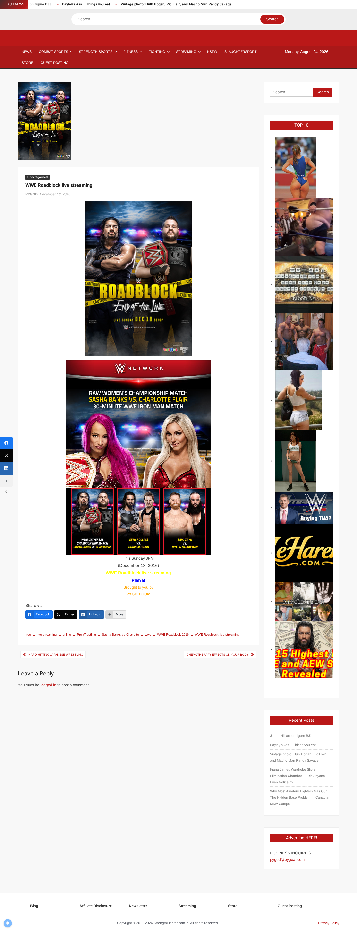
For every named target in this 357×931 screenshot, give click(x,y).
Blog (34, 906)
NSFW (212, 52)
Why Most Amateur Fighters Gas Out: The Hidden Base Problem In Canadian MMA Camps (300, 797)
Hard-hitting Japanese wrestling (55, 654)
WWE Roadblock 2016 (173, 634)
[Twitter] (6, 455)
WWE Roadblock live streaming (217, 634)
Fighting (157, 52)
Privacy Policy (328, 923)
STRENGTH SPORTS (95, 52)
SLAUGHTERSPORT (240, 52)
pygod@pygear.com (287, 860)
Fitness (130, 52)
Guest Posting (290, 906)
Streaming (186, 52)
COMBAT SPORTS (53, 52)
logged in (48, 685)
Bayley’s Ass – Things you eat (86, 4)
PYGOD (32, 194)
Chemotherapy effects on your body (217, 654)
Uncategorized (37, 177)
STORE (27, 62)
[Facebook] (6, 443)
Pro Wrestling (86, 634)
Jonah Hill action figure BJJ (291, 736)
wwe (148, 634)
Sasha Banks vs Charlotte (120, 634)
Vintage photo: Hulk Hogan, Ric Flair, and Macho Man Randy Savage (176, 4)
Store (232, 906)
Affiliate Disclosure (95, 906)
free (28, 634)
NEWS (27, 52)
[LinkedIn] (6, 468)
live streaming (47, 634)
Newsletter (138, 906)
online (67, 634)
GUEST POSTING (54, 62)
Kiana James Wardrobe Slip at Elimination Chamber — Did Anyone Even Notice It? (297, 775)
